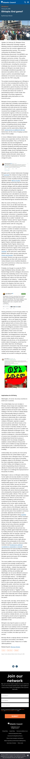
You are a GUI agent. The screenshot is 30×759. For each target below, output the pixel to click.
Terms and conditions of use (22, 731)
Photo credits (20, 743)
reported (3, 251)
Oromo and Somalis (7, 255)
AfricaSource (4, 6)
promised (6, 175)
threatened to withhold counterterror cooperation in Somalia (11, 546)
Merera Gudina (16, 180)
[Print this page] (13, 666)
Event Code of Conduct (11, 743)
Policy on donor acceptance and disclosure (15, 738)
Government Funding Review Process (15, 735)
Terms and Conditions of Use (11, 710)
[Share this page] (17, 666)
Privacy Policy (5, 731)
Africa (3, 650)
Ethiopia (16, 650)
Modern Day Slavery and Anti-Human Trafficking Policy (15, 740)
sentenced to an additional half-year (15, 130)
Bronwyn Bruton (15, 647)
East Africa (9, 650)
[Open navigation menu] (28, 2)
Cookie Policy (12, 731)
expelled (23, 515)
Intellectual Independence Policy (15, 733)
